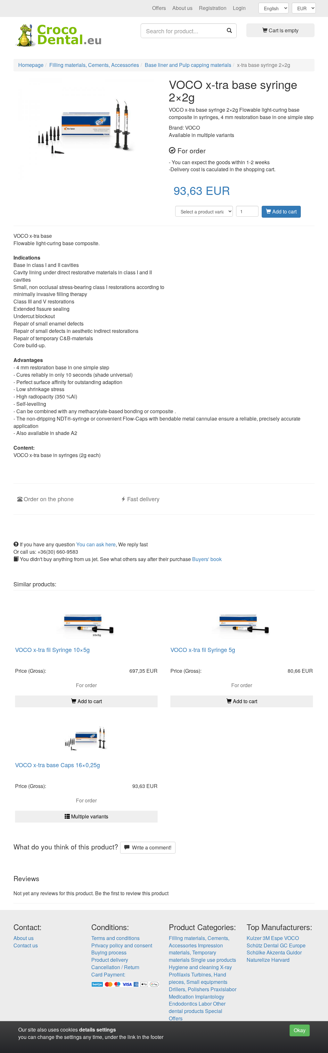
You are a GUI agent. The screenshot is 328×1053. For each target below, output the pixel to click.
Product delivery (109, 959)
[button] (280, 30)
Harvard (280, 959)
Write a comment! (150, 847)
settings (106, 1029)
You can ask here (96, 544)
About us (182, 8)
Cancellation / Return (115, 967)
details (87, 1029)
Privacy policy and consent (121, 945)
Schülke (256, 952)
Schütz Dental (263, 945)
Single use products (213, 959)
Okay (300, 1030)
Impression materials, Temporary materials (196, 953)
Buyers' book (207, 559)
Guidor (294, 952)
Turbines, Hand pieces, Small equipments (198, 978)
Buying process (109, 952)
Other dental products (197, 1007)
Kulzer (254, 938)
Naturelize (258, 959)
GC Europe (293, 945)
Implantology (209, 996)
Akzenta (275, 952)
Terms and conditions (115, 938)
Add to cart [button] (89, 701)
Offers (159, 8)
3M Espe (273, 938)
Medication (181, 996)
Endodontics (183, 1003)
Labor (205, 1003)
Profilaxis (179, 974)
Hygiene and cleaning (194, 967)
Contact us (25, 945)
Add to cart (284, 211)
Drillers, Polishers (189, 989)
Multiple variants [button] (89, 816)
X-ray (226, 967)
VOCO (291, 938)
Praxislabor (223, 989)
